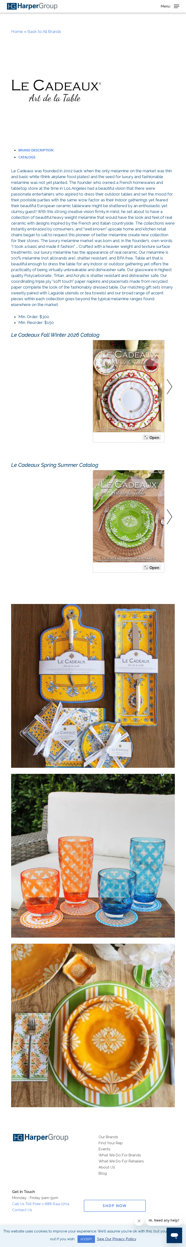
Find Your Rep (111, 1143)
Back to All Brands (44, 31)
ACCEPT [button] (86, 1239)
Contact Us (22, 1210)
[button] (170, 5)
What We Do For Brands (120, 1155)
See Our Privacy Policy (116, 1239)
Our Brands (108, 1137)
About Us (107, 1167)
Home (17, 31)
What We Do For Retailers (121, 1161)
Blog (103, 1173)
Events (104, 1149)
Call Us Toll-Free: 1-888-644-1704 (40, 1204)
